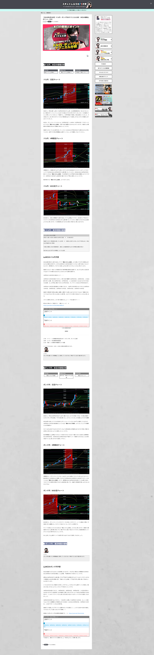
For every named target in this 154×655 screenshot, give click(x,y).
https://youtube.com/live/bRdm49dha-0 (53, 305)
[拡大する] (87, 85)
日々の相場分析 (55, 21)
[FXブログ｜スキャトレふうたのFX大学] (77, 5)
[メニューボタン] (151, 3)
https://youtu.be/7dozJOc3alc (76, 613)
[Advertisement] (103, 136)
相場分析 (49, 21)
